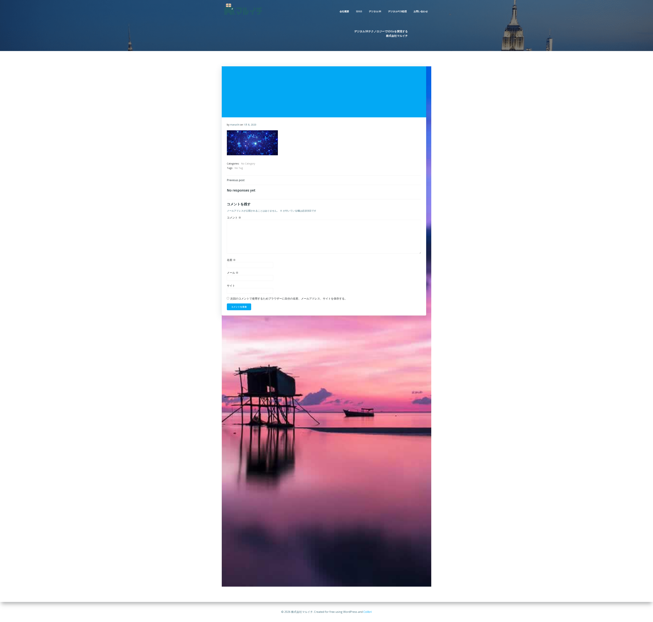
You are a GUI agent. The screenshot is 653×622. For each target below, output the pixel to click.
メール (232, 273)
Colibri (367, 612)
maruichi (234, 124)
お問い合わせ (421, 11)
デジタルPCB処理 (397, 11)
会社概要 (344, 11)
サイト (231, 285)
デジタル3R (375, 11)
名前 (231, 260)
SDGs (359, 11)
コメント (234, 217)
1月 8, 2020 (250, 124)
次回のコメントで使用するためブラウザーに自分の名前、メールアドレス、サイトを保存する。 (288, 298)
